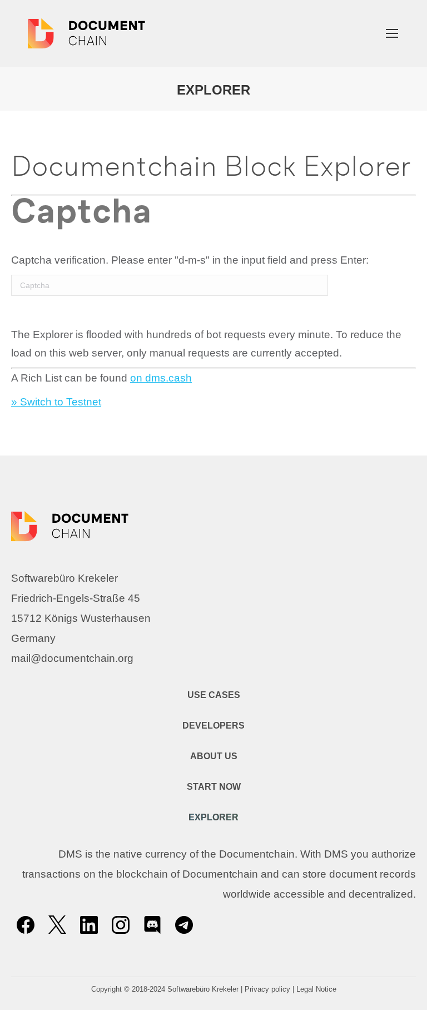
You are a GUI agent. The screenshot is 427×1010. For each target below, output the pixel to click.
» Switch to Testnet (56, 402)
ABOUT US (213, 756)
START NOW (214, 786)
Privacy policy (267, 989)
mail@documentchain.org (72, 658)
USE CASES (213, 695)
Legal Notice (316, 989)
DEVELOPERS (213, 725)
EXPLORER (213, 817)
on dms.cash (161, 378)
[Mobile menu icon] (392, 33)
